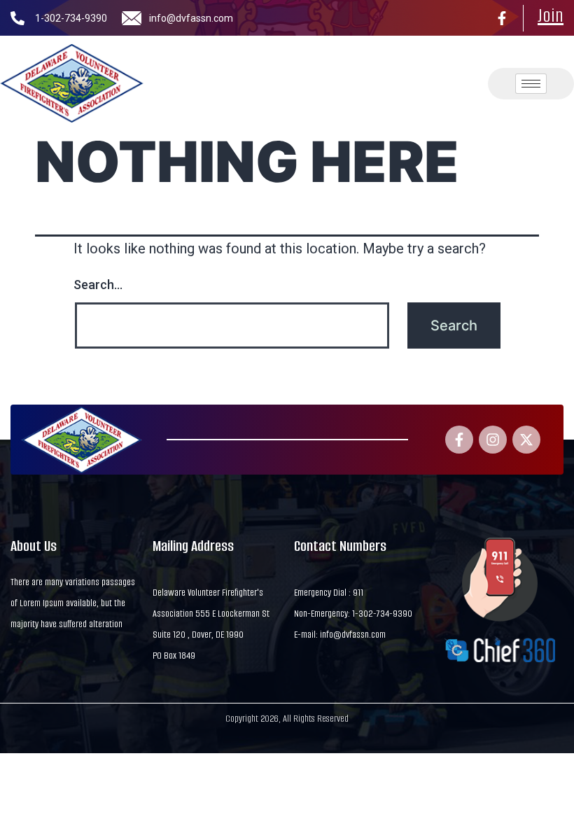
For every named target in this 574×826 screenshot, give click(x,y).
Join (551, 15)
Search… (98, 284)
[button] (417, 83)
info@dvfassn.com (191, 18)
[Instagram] (493, 440)
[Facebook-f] (502, 18)
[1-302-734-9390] (17, 18)
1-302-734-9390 (71, 18)
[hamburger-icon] (531, 84)
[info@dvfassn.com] (132, 18)
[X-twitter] (526, 440)
